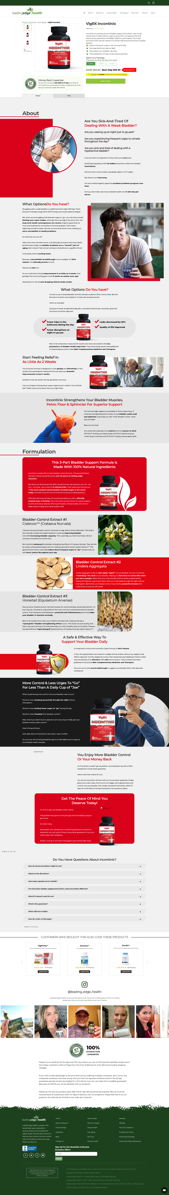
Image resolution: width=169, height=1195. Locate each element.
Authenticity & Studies (127, 1137)
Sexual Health (111, 13)
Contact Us (59, 1141)
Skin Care (135, 13)
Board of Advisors (62, 1123)
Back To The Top (9, 851)
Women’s (99, 13)
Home (24, 22)
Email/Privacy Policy (126, 1132)
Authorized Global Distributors (130, 1141)
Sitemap (122, 1118)
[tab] (84, 866)
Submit (58, 1158)
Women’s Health (93, 1123)
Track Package (61, 1127)
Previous (21, 961)
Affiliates (122, 1123)
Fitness (144, 13)
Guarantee (59, 1132)
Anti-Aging (124, 13)
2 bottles (101, 63)
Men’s (90, 13)
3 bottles (111, 63)
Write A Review (98, 28)
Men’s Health (92, 1118)
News (153, 13)
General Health (92, 1141)
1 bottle (90, 63)
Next (148, 961)
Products (32, 22)
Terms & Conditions (126, 1127)
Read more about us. (29, 1142)
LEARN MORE (43, 971)
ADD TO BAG (106, 81)
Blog (57, 1137)
